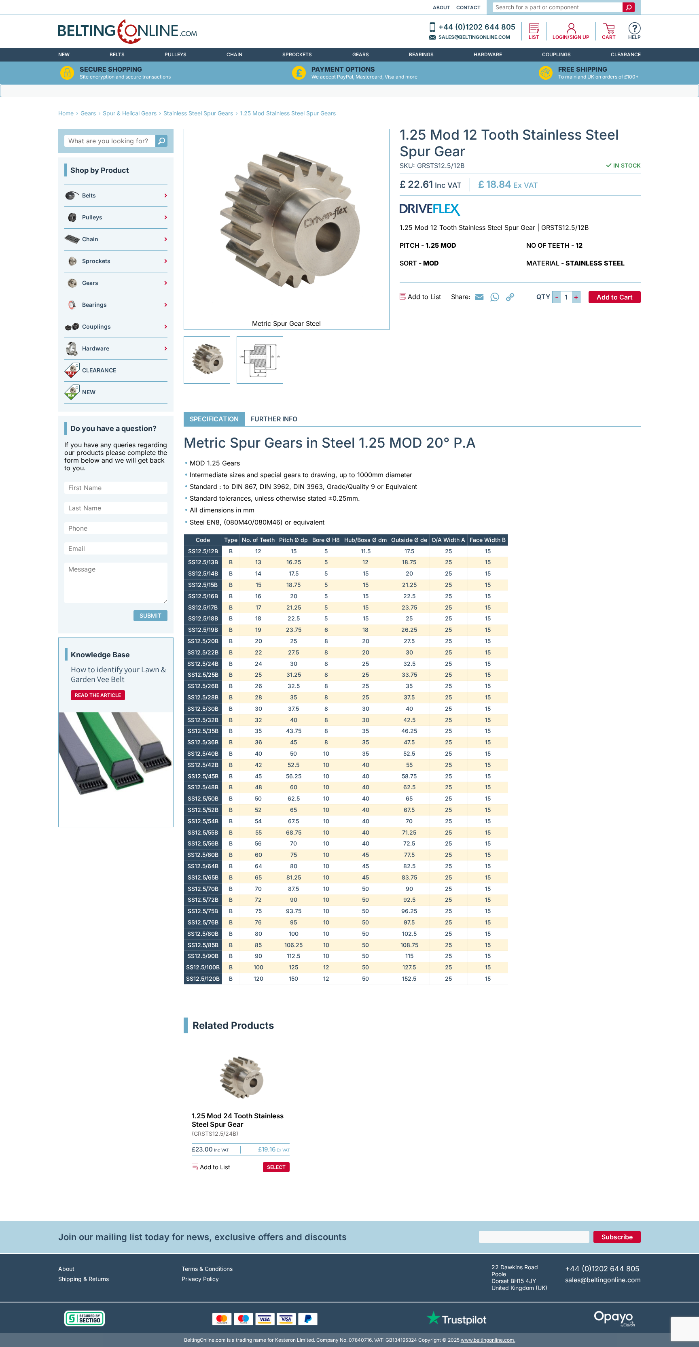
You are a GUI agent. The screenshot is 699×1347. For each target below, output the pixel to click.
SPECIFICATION (214, 419)
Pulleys (175, 54)
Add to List (424, 297)
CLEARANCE (626, 54)
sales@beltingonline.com (474, 37)
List (534, 37)
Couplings (556, 54)
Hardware (488, 54)
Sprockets (297, 54)
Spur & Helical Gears (130, 113)
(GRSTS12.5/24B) (215, 1133)
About (441, 7)
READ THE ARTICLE (98, 695)
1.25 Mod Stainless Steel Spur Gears (288, 113)
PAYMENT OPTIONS (343, 69)
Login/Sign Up (571, 37)
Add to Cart (615, 297)
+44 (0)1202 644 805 (476, 27)
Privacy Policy (200, 1278)
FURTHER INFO (274, 419)
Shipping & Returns (83, 1278)
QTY (543, 297)
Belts (117, 54)
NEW (64, 54)
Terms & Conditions (207, 1268)
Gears (360, 54)
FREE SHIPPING (582, 69)
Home (66, 113)
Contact (468, 7)
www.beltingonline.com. (488, 1340)
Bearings (421, 54)
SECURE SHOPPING (111, 69)
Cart (609, 37)
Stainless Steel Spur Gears (198, 113)
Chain (234, 54)
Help (634, 37)
